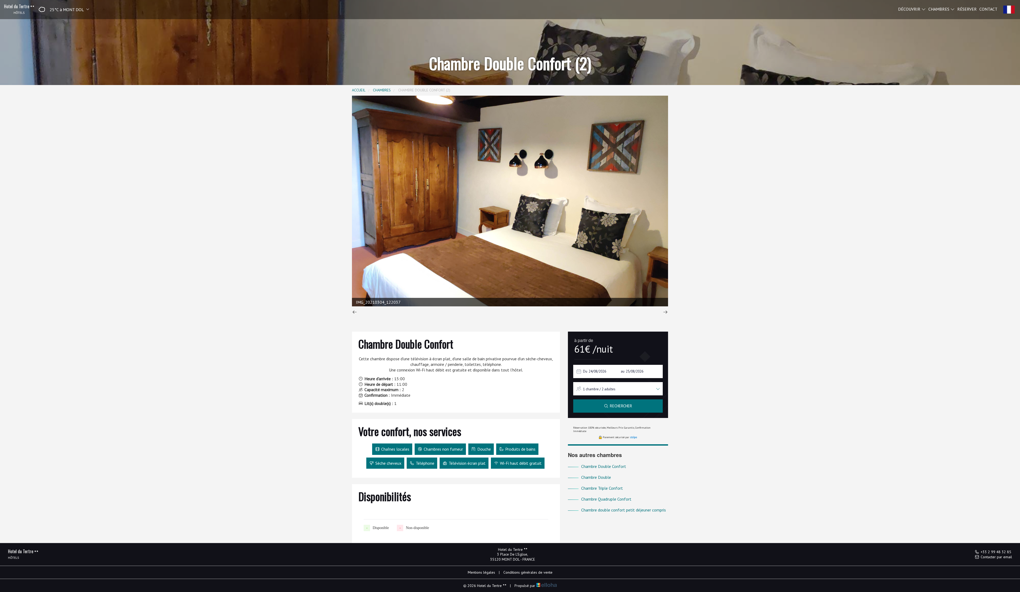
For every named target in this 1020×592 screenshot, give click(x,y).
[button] (62, 9)
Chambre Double (596, 477)
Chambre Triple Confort (602, 488)
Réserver (967, 8)
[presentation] (354, 312)
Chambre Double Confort (603, 466)
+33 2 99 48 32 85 (996, 551)
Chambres (939, 8)
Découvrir (909, 8)
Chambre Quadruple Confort (606, 499)
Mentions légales (481, 572)
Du (585, 371)
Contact (988, 8)
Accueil (359, 90)
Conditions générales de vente (527, 572)
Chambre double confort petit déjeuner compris (623, 510)
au (622, 371)
